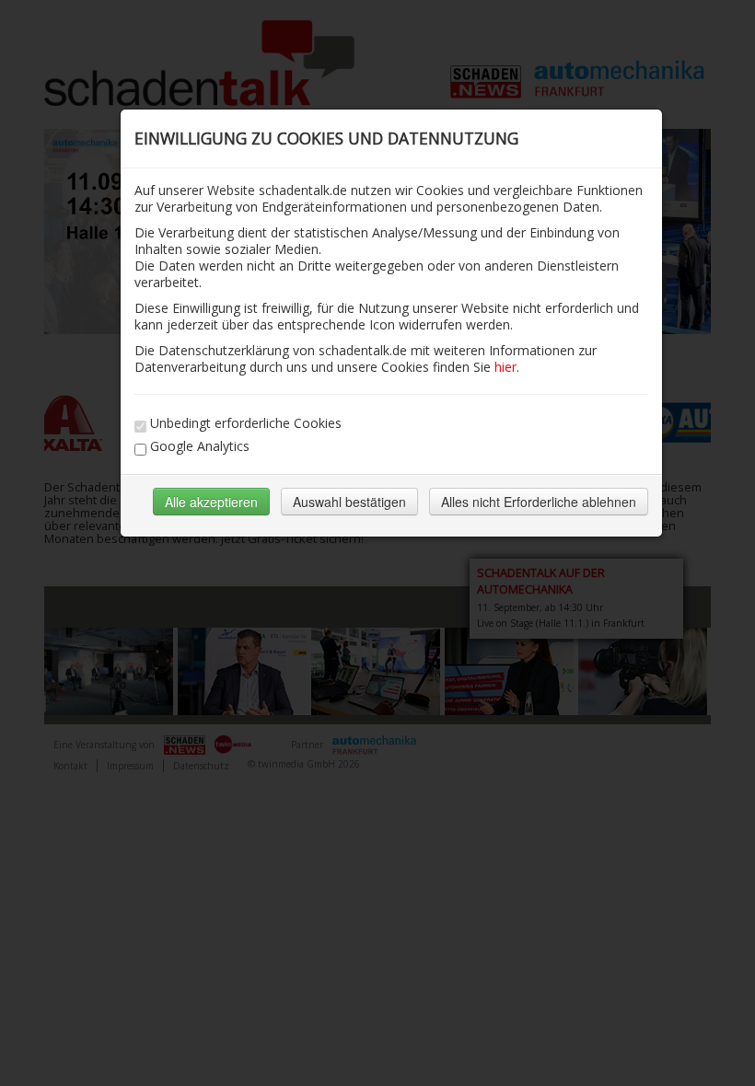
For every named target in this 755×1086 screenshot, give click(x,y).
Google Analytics (200, 446)
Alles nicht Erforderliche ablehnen (538, 501)
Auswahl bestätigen (349, 501)
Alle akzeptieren (211, 501)
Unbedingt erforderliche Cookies (246, 423)
